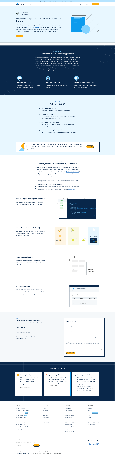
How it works (19, 44)
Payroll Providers (68, 424)
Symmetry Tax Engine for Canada (23, 410)
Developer (79, 4)
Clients (25, 44)
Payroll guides (68, 408)
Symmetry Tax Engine (32, 27)
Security (89, 419)
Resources (37, 4)
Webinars (67, 419)
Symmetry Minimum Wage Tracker (23, 426)
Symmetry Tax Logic (21, 412)
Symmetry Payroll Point (21, 424)
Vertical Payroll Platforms (70, 426)
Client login (87, 4)
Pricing (44, 4)
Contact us (90, 408)
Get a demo (95, 4)
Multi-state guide (69, 412)
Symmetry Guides (21, 415)
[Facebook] (92, 440)
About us (90, 410)
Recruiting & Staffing (69, 431)
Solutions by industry (69, 422)
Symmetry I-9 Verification (21, 422)
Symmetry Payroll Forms (21, 417)
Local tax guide (68, 410)
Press (89, 415)
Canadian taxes (72, 189)
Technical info (33, 44)
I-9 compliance (46, 422)
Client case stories (47, 412)
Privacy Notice (19, 453)
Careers (93, 412)
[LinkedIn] (89, 440)
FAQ (39, 44)
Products (30, 4)
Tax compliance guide (69, 415)
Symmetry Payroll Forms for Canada (23, 419)
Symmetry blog (68, 417)
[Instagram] (98, 440)
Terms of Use (26, 453)
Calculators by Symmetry (21, 429)
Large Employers (69, 433)
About (49, 4)
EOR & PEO (67, 429)
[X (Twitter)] (95, 440)
